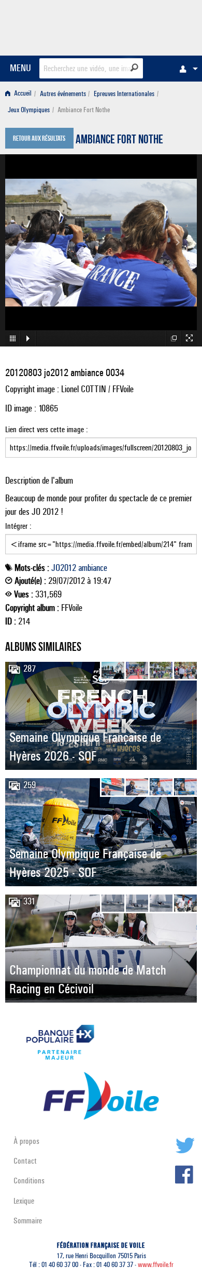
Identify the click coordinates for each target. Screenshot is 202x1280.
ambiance (92, 568)
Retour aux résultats (39, 139)
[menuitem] (185, 68)
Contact (25, 1161)
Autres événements (63, 93)
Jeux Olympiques (29, 109)
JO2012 (63, 568)
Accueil (22, 93)
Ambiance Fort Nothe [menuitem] (83, 109)
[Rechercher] (134, 67)
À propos (26, 1141)
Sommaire (27, 1220)
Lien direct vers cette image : (46, 429)
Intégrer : (18, 526)
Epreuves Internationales (124, 93)
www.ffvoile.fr (156, 1264)
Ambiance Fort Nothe (119, 141)
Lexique (23, 1201)
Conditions (29, 1180)
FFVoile (148, 26)
